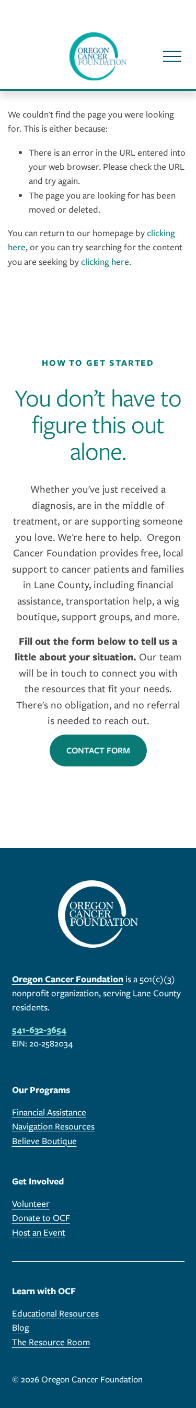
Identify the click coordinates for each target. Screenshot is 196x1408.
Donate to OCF (41, 1217)
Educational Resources (55, 1313)
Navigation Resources (53, 1126)
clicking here (105, 261)
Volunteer (31, 1203)
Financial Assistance (49, 1112)
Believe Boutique (44, 1140)
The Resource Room (51, 1341)
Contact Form (98, 750)
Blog (20, 1327)
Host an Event (38, 1232)
